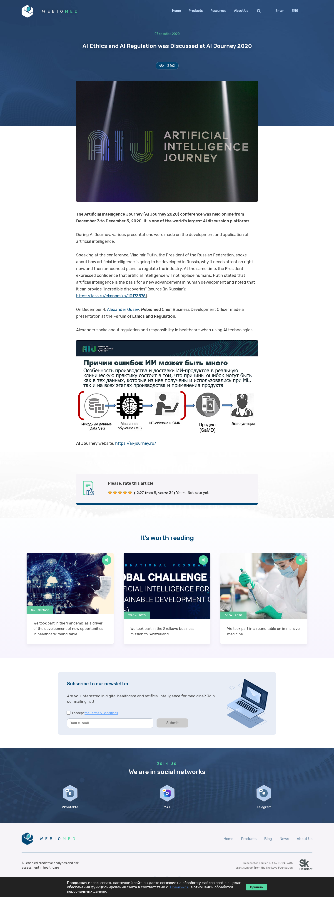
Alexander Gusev (123, 309)
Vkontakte (70, 807)
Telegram (264, 807)
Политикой (179, 887)
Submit (172, 723)
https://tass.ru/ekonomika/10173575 (111, 295)
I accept (95, 713)
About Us (241, 11)
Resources (218, 11)
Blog (268, 839)
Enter (279, 11)
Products (196, 11)
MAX (167, 807)
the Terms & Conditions (101, 713)
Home (176, 11)
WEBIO (61, 11)
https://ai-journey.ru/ (135, 443)
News (284, 839)
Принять (256, 887)
